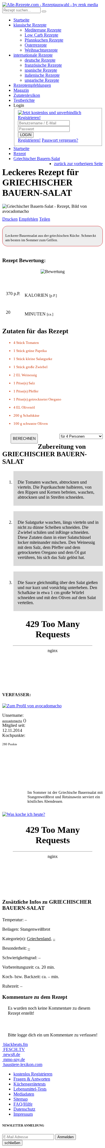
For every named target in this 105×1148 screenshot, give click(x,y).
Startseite (21, 20)
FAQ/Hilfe (22, 1104)
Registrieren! (29, 140)
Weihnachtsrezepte (41, 50)
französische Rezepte (43, 65)
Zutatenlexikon (26, 95)
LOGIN (25, 135)
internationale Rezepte (33, 55)
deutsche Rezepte (40, 60)
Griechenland (39, 938)
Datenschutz (24, 1109)
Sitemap (20, 1099)
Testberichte (24, 100)
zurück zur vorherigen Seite (78, 163)
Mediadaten (23, 1094)
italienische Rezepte (42, 75)
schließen (12, 1143)
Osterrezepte (36, 45)
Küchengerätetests (29, 1084)
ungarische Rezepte (42, 80)
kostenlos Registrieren (32, 1074)
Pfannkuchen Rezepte (44, 40)
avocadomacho (12, 720)
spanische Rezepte (41, 70)
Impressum (23, 1114)
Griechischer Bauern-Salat (36, 158)
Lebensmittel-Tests (29, 1089)
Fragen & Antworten (31, 1079)
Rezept (19, 153)
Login (18, 105)
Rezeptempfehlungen (32, 85)
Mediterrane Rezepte (43, 30)
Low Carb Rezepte (41, 35)
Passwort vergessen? (60, 140)
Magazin (21, 90)
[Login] (44, 11)
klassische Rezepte (29, 25)
